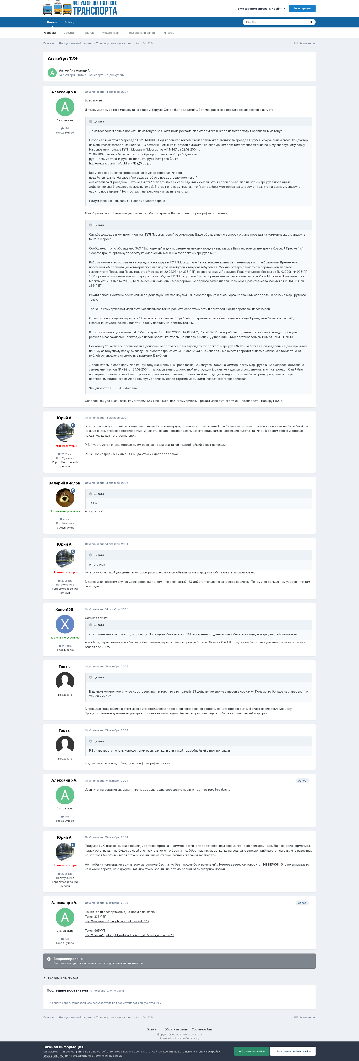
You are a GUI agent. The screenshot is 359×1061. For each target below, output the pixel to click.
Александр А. (80, 70)
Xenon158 (64, 609)
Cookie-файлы (202, 1029)
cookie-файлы (75, 1051)
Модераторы (110, 32)
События (69, 32)
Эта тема (295, 21)
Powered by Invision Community (179, 1038)
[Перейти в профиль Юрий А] (65, 432)
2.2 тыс (66, 645)
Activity (69, 22)
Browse (52, 22)
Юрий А (64, 418)
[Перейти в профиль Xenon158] (65, 624)
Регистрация (302, 8)
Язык (151, 1029)
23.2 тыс (66, 454)
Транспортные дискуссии (105, 75)
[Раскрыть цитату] (91, 121)
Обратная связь (176, 1029)
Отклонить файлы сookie (293, 1051)
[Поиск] (311, 22)
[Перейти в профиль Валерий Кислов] (65, 497)
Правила (89, 32)
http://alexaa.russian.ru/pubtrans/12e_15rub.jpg (120, 163)
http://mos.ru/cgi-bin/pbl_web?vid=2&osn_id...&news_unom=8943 (129, 935)
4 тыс (66, 519)
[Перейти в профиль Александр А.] (52, 72)
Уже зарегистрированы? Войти (261, 8)
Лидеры (169, 32)
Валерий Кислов (64, 483)
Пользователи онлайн (141, 32)
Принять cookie (253, 1051)
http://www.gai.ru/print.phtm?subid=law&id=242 (117, 921)
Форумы (50, 32)
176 (66, 128)
